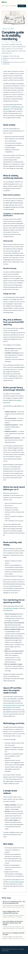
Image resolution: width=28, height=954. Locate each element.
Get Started (22, 5)
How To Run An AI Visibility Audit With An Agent (13, 933)
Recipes (7, 5)
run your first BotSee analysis (16, 882)
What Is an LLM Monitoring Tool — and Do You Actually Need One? (14, 902)
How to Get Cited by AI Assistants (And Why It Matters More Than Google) (13, 923)
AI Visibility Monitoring (16, 42)
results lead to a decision (11, 608)
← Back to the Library (8, 28)
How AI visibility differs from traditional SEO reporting (11, 912)
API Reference (13, 5)
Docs (3, 5)
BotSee (14, 701)
